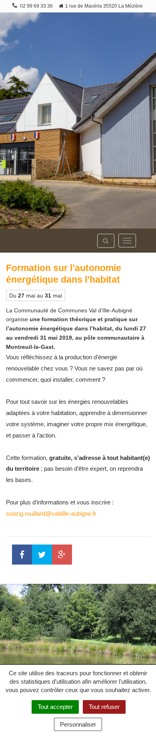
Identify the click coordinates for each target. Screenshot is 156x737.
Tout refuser (104, 706)
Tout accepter (55, 706)
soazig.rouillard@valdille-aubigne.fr (51, 513)
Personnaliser (78, 724)
